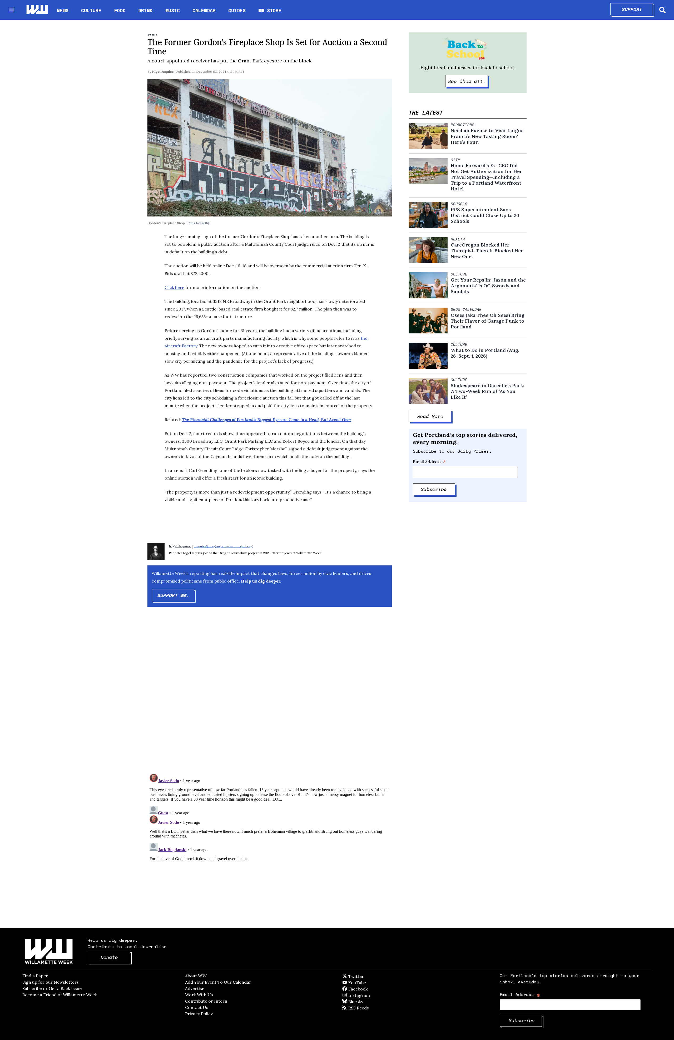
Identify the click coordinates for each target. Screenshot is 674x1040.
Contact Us (196, 1007)
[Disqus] (269, 695)
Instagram (369, 995)
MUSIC (172, 10)
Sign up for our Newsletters (50, 982)
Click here (174, 287)
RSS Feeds (367, 1008)
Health (458, 239)
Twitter (368, 976)
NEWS (62, 10)
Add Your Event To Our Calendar (218, 982)
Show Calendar (466, 309)
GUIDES (237, 10)
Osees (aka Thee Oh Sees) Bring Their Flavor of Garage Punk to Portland (487, 321)
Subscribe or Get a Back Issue (52, 988)
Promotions (462, 125)
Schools (459, 204)
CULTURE (91, 10)
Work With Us (199, 994)
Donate (116, 957)
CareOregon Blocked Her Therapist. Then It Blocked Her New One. (487, 250)
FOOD (120, 10)
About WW (196, 975)
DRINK (145, 10)
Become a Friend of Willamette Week (59, 994)
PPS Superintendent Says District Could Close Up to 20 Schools (485, 215)
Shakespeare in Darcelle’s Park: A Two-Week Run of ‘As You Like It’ (487, 391)
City (455, 160)
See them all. (468, 81)
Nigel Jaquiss (163, 71)
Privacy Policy (199, 1013)
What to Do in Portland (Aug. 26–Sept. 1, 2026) (485, 353)
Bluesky (363, 1001)
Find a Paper (35, 975)
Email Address (429, 461)
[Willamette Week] (37, 10)
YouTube (366, 982)
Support (637, 9)
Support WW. (176, 595)
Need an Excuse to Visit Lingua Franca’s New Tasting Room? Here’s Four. (487, 136)
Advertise (194, 988)
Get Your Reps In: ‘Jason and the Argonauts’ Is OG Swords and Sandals (488, 285)
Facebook (373, 989)
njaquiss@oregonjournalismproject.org (223, 546)
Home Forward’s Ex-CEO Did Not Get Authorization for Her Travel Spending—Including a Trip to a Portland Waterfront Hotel (486, 177)
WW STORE (269, 10)
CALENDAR (204, 10)
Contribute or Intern (206, 1001)
